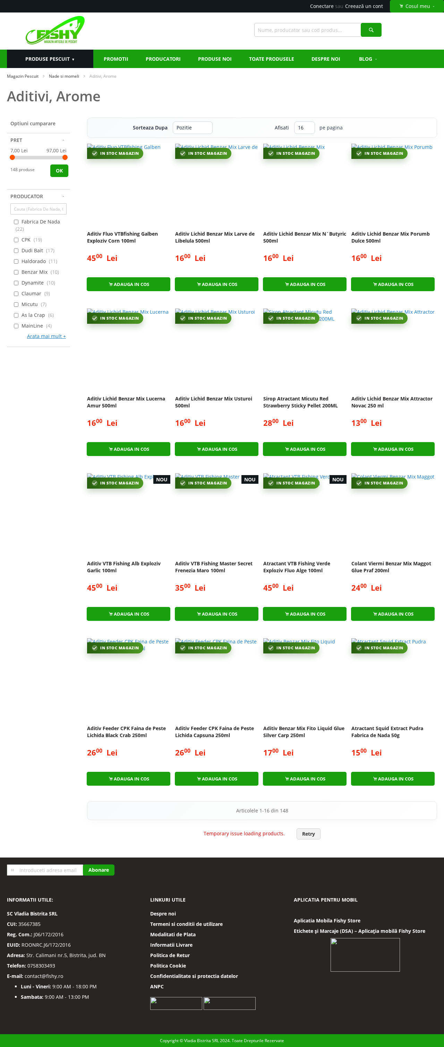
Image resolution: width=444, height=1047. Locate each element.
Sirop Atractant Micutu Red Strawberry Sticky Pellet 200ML (300, 402)
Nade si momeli (64, 76)
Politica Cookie (168, 965)
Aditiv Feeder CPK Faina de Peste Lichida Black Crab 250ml (126, 731)
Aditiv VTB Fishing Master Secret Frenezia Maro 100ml (214, 567)
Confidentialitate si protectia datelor (194, 976)
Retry (308, 833)
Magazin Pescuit (23, 76)
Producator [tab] (26, 196)
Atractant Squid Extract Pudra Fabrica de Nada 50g (387, 731)
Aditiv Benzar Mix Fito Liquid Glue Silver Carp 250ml (303, 731)
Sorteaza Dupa (150, 127)
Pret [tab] (16, 140)
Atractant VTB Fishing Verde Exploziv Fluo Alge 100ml (296, 567)
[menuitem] (368, 59)
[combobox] (318, 30)
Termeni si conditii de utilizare (186, 924)
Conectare (322, 6)
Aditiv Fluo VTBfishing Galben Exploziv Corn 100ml (122, 237)
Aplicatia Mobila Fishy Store (327, 920)
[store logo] (55, 31)
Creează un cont (364, 6)
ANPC (157, 986)
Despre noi (163, 913)
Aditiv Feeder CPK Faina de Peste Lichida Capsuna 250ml (214, 731)
